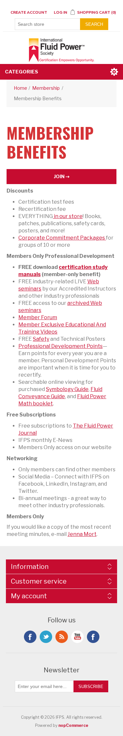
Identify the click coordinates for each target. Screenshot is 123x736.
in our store (68, 216)
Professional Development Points (60, 346)
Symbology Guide (67, 389)
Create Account (28, 12)
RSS (61, 637)
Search (94, 24)
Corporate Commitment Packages (62, 238)
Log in (60, 12)
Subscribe (90, 686)
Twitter (46, 637)
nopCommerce (73, 725)
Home (20, 88)
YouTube (77, 637)
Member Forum (37, 317)
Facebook (30, 637)
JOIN (59, 177)
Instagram (93, 637)
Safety (41, 339)
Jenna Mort (82, 534)
